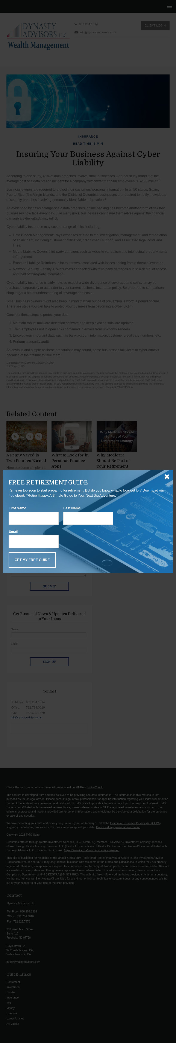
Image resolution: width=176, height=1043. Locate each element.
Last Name (72, 508)
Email (13, 531)
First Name (17, 508)
